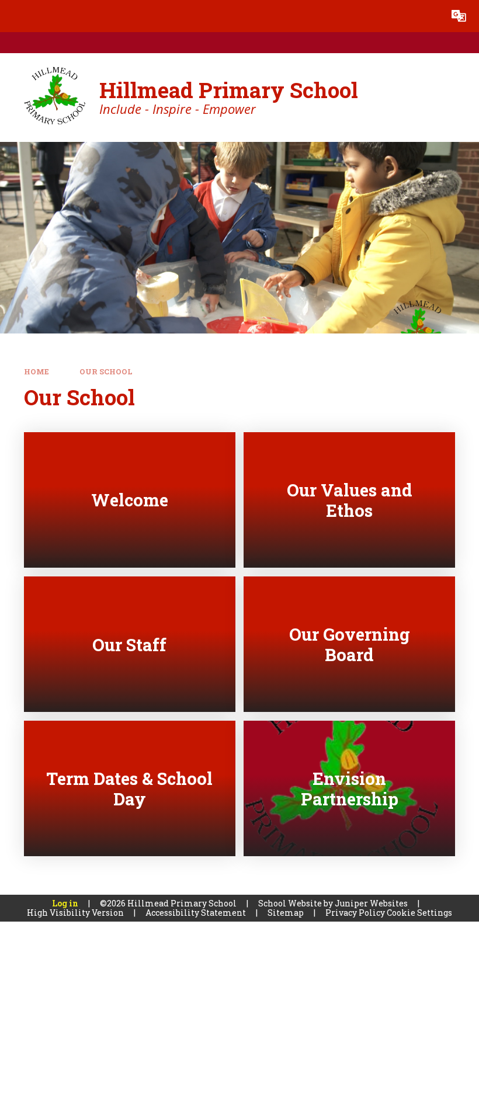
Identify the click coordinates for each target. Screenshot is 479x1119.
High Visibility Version (75, 912)
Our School (106, 371)
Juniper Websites (371, 903)
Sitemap (286, 912)
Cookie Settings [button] (419, 912)
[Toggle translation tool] (459, 16)
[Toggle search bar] (427, 16)
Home (36, 371)
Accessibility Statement (195, 912)
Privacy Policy (355, 912)
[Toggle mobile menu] (16, 16)
